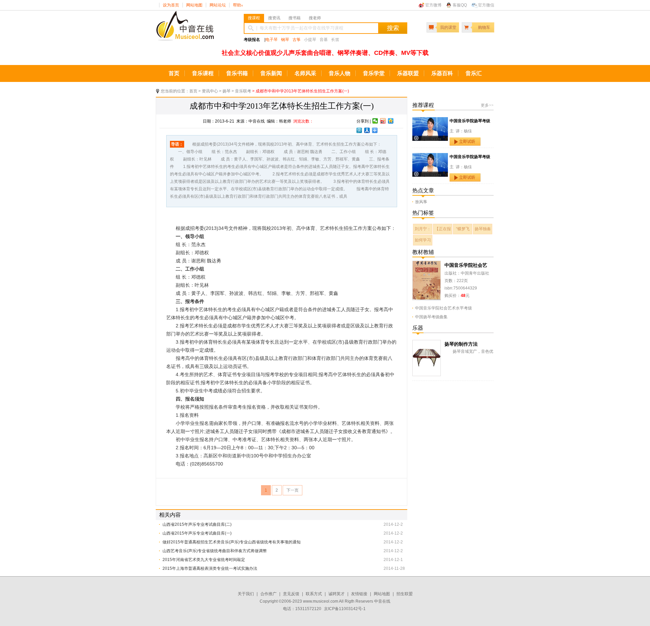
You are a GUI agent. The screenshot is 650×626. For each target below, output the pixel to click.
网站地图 (194, 5)
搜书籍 (294, 18)
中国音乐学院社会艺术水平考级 (443, 308)
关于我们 (246, 593)
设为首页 (171, 5)
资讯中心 (210, 91)
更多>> (487, 105)
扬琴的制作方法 (461, 344)
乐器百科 (442, 73)
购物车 (484, 27)
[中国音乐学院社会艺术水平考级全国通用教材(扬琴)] (426, 264)
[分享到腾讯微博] (359, 130)
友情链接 (359, 593)
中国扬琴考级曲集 (431, 317)
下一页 (292, 490)
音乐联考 (243, 91)
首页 (174, 73)
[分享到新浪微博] (383, 121)
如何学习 (423, 240)
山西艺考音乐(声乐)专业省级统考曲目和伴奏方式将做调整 (214, 550)
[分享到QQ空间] (391, 121)
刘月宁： (423, 228)
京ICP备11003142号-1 (345, 608)
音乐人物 (339, 73)
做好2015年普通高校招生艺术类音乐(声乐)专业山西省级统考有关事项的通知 (231, 542)
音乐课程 (203, 73)
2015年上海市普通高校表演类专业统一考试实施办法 (209, 568)
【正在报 (443, 228)
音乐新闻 (271, 73)
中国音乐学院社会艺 (466, 265)
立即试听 (467, 141)
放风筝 (421, 201)
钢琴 (285, 39)
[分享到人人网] (367, 130)
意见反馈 (291, 593)
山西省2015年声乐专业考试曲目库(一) (197, 533)
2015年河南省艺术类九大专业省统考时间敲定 (203, 559)
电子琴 (271, 39)
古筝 (296, 39)
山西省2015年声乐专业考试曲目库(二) (197, 524)
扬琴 (226, 91)
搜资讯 (274, 18)
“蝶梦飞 (463, 228)
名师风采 (305, 73)
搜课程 (254, 18)
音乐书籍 (237, 73)
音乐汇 (473, 73)
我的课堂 (448, 27)
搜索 (393, 28)
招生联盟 (404, 593)
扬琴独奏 (483, 228)
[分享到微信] (375, 121)
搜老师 (315, 18)
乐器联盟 (408, 73)
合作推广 (268, 593)
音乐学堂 (374, 73)
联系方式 (314, 593)
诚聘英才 (336, 593)
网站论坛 (218, 5)
